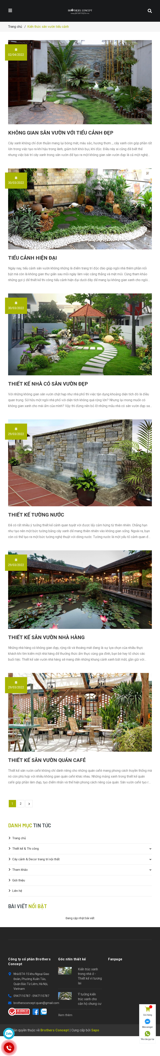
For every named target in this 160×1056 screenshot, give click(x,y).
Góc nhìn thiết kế (72, 959)
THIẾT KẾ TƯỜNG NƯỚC (36, 515)
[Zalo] (43, 1012)
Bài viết (27, 906)
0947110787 (22, 996)
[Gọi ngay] (9, 1047)
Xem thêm (65, 1015)
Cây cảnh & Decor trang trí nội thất (36, 859)
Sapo (95, 1030)
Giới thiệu (18, 880)
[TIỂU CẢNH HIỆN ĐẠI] (80, 209)
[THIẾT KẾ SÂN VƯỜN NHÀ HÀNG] (80, 589)
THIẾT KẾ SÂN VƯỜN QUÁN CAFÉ (47, 760)
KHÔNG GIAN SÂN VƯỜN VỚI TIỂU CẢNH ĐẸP (60, 133)
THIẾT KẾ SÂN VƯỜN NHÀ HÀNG (46, 637)
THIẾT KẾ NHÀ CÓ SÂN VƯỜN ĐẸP (48, 384)
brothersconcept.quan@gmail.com (36, 1003)
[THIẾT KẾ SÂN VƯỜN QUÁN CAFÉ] (80, 712)
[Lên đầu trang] (147, 1046)
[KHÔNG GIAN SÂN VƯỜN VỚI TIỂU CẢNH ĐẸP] (80, 82)
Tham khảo (20, 870)
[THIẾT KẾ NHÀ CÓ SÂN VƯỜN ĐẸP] (80, 334)
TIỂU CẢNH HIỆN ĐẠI (32, 258)
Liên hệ (17, 891)
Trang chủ (19, 838)
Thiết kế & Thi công (25, 848)
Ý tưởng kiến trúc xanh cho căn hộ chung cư (89, 999)
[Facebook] (35, 1012)
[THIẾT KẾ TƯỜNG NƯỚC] (80, 462)
